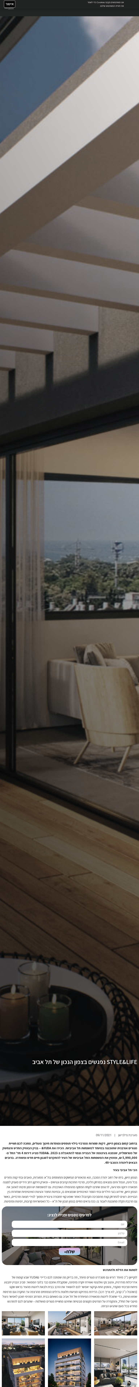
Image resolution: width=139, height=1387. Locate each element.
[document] (69, 693)
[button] (5, 5)
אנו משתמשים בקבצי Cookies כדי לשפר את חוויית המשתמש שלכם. (106, 4)
